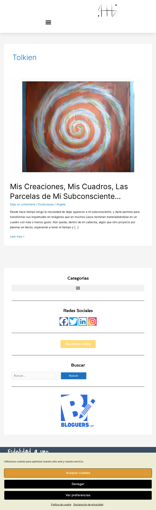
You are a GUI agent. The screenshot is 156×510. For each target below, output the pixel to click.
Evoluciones (46, 204)
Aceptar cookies (78, 473)
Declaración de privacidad (88, 504)
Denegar (78, 484)
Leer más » (17, 236)
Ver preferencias (78, 495)
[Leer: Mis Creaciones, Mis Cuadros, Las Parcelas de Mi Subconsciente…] (78, 126)
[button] (48, 22)
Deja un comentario (23, 204)
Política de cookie (61, 504)
